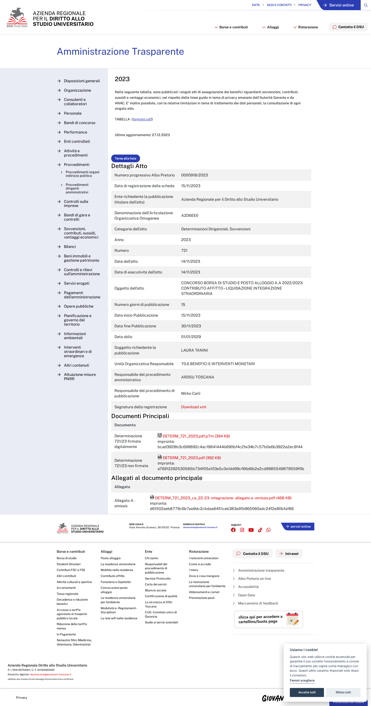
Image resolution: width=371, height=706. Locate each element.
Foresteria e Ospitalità (116, 582)
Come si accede (200, 564)
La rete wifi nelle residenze (119, 618)
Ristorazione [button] (308, 27)
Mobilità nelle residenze (117, 570)
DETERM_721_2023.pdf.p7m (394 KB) (194, 436)
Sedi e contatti (279, 5)
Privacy (304, 5)
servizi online (300, 526)
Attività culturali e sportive (74, 582)
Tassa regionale (67, 593)
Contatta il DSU (255, 554)
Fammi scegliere (302, 680)
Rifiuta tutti (343, 692)
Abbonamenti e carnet (204, 592)
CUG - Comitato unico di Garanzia (161, 614)
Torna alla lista (125, 158)
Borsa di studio (67, 558)
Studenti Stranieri (69, 564)
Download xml (193, 407)
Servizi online (341, 5)
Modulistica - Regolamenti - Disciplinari (119, 610)
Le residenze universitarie (118, 564)
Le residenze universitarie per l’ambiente (118, 600)
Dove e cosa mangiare (204, 576)
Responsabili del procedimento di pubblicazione (156, 568)
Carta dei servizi (156, 584)
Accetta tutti (307, 692)
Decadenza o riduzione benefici (72, 602)
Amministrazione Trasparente (120, 51)
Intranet (291, 554)
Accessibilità (248, 587)
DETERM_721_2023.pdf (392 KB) (189, 457)
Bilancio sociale (155, 590)
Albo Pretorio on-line (254, 579)
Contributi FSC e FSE (71, 570)
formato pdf (142, 119)
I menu (193, 570)
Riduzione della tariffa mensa (72, 626)
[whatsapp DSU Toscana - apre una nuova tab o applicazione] (268, 530)
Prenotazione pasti (201, 598)
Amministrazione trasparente (260, 570)
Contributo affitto (113, 576)
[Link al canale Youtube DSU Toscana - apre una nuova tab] (251, 530)
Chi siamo (151, 558)
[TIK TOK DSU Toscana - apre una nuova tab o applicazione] (260, 530)
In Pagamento (66, 634)
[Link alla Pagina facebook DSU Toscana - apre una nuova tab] (233, 530)
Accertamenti (66, 587)
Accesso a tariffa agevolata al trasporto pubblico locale (72, 614)
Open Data (246, 595)
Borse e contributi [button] (233, 27)
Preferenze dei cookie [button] (348, 702)
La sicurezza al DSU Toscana (158, 604)
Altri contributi (66, 576)
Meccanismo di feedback (257, 603)
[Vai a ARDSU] (49, 17)
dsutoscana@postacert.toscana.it (200, 527)
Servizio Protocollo (158, 578)
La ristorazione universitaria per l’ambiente (207, 584)
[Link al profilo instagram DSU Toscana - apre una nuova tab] (242, 530)
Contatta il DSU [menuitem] (351, 27)
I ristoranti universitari (203, 558)
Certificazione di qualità (161, 596)
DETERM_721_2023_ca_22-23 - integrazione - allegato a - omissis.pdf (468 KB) (221, 498)
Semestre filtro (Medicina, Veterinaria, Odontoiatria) (74, 642)
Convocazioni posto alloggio (114, 590)
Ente (256, 5)
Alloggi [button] (273, 27)
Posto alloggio (111, 558)
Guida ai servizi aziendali (161, 622)
